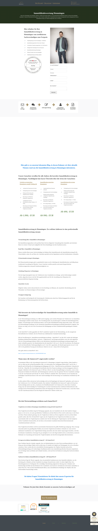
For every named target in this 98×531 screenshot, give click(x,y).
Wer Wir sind (39, 3)
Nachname (52, 72)
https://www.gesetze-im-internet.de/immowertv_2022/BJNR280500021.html (32, 353)
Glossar (53, 523)
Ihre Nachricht (53, 85)
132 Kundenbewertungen (94, 522)
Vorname (51, 69)
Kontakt (44, 523)
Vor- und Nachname (54, 65)
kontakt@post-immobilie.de (76, 4)
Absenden (53, 92)
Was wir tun (47, 3)
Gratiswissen (56, 3)
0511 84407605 (74, 3)
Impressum (64, 523)
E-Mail (51, 80)
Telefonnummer (53, 75)
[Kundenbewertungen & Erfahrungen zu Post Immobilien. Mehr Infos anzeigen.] (44, 512)
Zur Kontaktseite (49, 498)
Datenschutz (74, 523)
